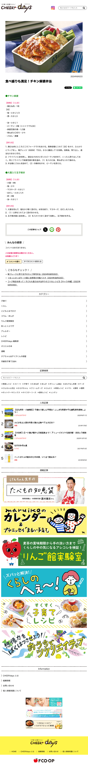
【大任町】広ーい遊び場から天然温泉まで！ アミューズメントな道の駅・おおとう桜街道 (50, 434)
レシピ (16, 448)
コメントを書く (14, 261)
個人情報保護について (12, 691)
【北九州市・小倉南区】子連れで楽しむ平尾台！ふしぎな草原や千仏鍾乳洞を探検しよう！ (50, 411)
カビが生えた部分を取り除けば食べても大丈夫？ (34, 422)
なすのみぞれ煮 (20, 445)
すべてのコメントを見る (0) (32, 261)
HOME (13, 751)
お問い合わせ (8, 686)
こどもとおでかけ (20, 415)
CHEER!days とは (11, 675)
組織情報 (6, 681)
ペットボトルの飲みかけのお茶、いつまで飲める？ (35, 457)
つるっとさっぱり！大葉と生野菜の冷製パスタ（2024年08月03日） (36, 278)
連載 (3, 351)
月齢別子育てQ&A (8, 361)
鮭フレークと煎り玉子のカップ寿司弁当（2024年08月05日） (33, 274)
